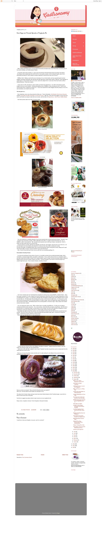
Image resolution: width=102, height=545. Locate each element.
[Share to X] (46, 410)
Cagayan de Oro (74, 287)
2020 (74, 358)
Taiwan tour (73, 323)
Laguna (72, 306)
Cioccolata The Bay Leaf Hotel (27, 95)
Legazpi (72, 307)
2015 (74, 367)
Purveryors (75, 49)
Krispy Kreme (51, 96)
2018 (74, 362)
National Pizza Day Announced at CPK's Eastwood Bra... (78, 422)
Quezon (72, 315)
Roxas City (73, 316)
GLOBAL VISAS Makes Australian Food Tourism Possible (78, 406)
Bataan (72, 278)
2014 (74, 369)
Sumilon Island (74, 318)
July (75, 431)
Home (42, 454)
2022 (74, 355)
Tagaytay (73, 321)
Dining (74, 46)
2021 (74, 357)
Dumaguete (73, 295)
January (75, 441)
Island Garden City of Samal (77, 299)
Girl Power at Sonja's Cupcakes (77, 384)
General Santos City (75, 296)
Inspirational (76, 60)
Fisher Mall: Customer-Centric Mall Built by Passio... (79, 427)
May (75, 435)
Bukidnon (73, 284)
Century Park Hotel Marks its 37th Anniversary (79, 392)
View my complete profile (76, 97)
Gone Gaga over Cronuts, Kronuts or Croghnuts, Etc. (79, 416)
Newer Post (20, 454)
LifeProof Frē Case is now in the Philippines (79, 387)
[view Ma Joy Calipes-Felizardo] (78, 251)
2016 (74, 365)
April (75, 436)
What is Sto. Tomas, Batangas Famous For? (78, 381)
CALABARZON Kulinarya (76, 285)
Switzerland (73, 319)
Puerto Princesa (74, 313)
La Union (73, 304)
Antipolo (72, 276)
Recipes (75, 39)
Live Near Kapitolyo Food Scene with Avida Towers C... (78, 410)
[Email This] (43, 410)
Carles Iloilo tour (74, 290)
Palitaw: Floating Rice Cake (78, 425)
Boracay (72, 282)
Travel (74, 42)
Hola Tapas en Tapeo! (77, 403)
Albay (72, 274)
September (76, 377)
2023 (74, 353)
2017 (74, 364)
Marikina (73, 309)
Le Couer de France (39, 95)
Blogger (58, 513)
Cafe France (57, 96)
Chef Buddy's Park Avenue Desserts (59, 94)
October (75, 375)
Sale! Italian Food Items (77, 56)
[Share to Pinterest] (48, 410)
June (75, 433)
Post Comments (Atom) (27, 457)
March (75, 438)
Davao (72, 293)
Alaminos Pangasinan (75, 273)
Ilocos (72, 298)
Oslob (72, 310)
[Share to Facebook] (47, 410)
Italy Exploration (74, 301)
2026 (74, 348)
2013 (74, 370)
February (75, 440)
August (75, 379)
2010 (74, 447)
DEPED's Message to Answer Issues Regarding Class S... (79, 400)
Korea (72, 302)
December (76, 372)
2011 (74, 445)
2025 (74, 350)
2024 (74, 352)
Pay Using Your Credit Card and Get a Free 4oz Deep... (79, 398)
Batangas (73, 279)
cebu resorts (73, 324)
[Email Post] (41, 409)
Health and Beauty (77, 52)
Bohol (72, 281)
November (76, 374)
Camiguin (73, 288)
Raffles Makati (64, 96)
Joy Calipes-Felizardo (77, 80)
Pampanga (73, 312)
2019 (74, 360)
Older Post (65, 454)
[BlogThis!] (44, 410)
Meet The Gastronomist (76, 64)
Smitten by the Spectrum (78, 429)
